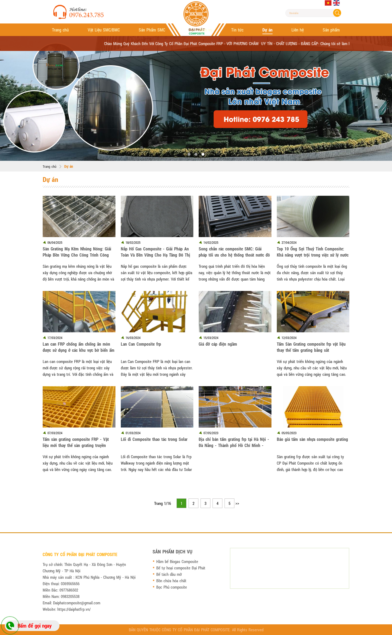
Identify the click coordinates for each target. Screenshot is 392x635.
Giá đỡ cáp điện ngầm (218, 344)
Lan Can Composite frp (141, 344)
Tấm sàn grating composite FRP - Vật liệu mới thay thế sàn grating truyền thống (76, 442)
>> (237, 503)
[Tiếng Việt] (328, 3)
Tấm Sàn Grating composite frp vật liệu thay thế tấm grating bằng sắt (311, 347)
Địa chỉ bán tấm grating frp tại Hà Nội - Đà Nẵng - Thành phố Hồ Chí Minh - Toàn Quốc (234, 442)
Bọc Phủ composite (171, 587)
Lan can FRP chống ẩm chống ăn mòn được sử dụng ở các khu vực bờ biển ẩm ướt (78, 347)
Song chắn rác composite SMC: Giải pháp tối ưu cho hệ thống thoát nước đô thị (234, 252)
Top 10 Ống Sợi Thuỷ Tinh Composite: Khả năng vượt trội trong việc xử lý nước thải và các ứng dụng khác (313, 252)
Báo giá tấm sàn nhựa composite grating (312, 439)
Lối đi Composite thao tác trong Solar (154, 439)
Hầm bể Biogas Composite (177, 561)
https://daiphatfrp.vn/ (74, 609)
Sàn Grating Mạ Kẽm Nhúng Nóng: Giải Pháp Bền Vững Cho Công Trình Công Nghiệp (77, 252)
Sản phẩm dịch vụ (172, 551)
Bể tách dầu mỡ (169, 574)
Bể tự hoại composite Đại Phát (180, 567)
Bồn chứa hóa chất (171, 580)
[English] (336, 3)
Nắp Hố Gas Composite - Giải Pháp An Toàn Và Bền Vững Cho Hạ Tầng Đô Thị (155, 252)
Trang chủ (49, 166)
